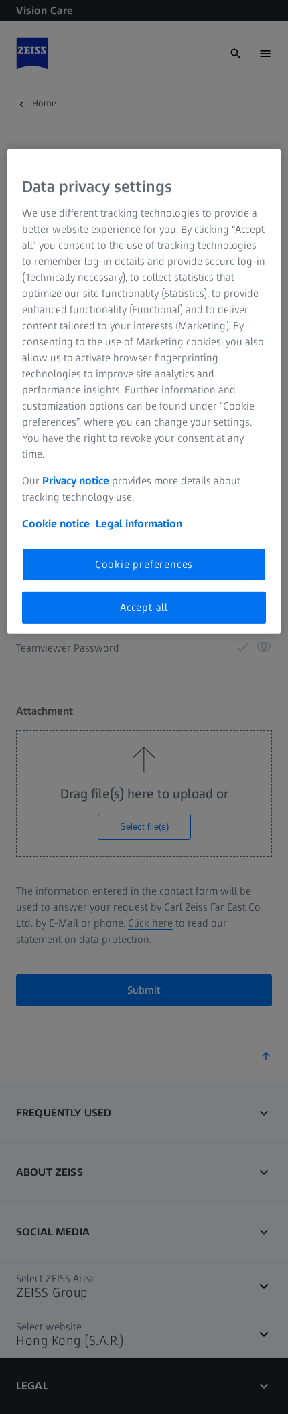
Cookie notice (56, 523)
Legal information (139, 523)
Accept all (144, 607)
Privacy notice (75, 480)
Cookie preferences (144, 563)
